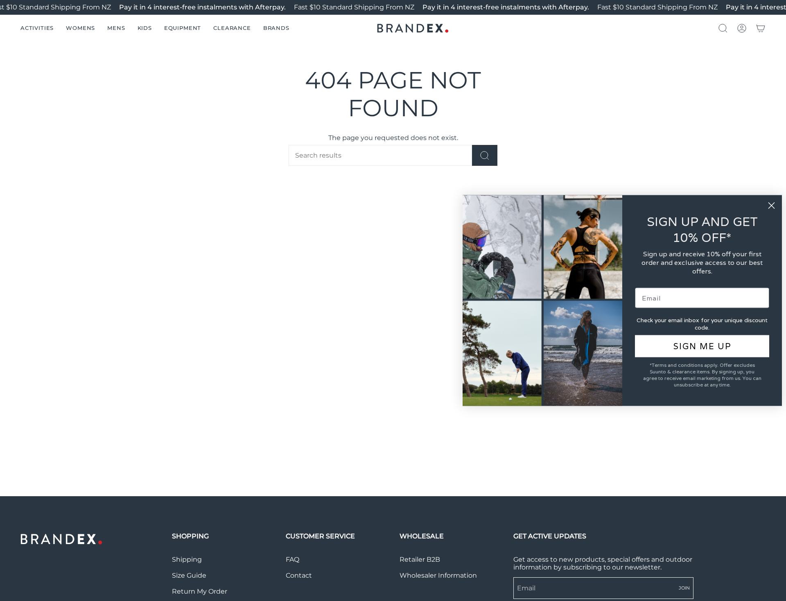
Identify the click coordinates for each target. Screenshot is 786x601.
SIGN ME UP (702, 346)
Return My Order (199, 591)
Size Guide (189, 575)
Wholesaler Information (438, 575)
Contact (299, 575)
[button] (37, 28)
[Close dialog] (771, 206)
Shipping (187, 559)
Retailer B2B (420, 559)
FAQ (292, 559)
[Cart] (760, 28)
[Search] (484, 155)
